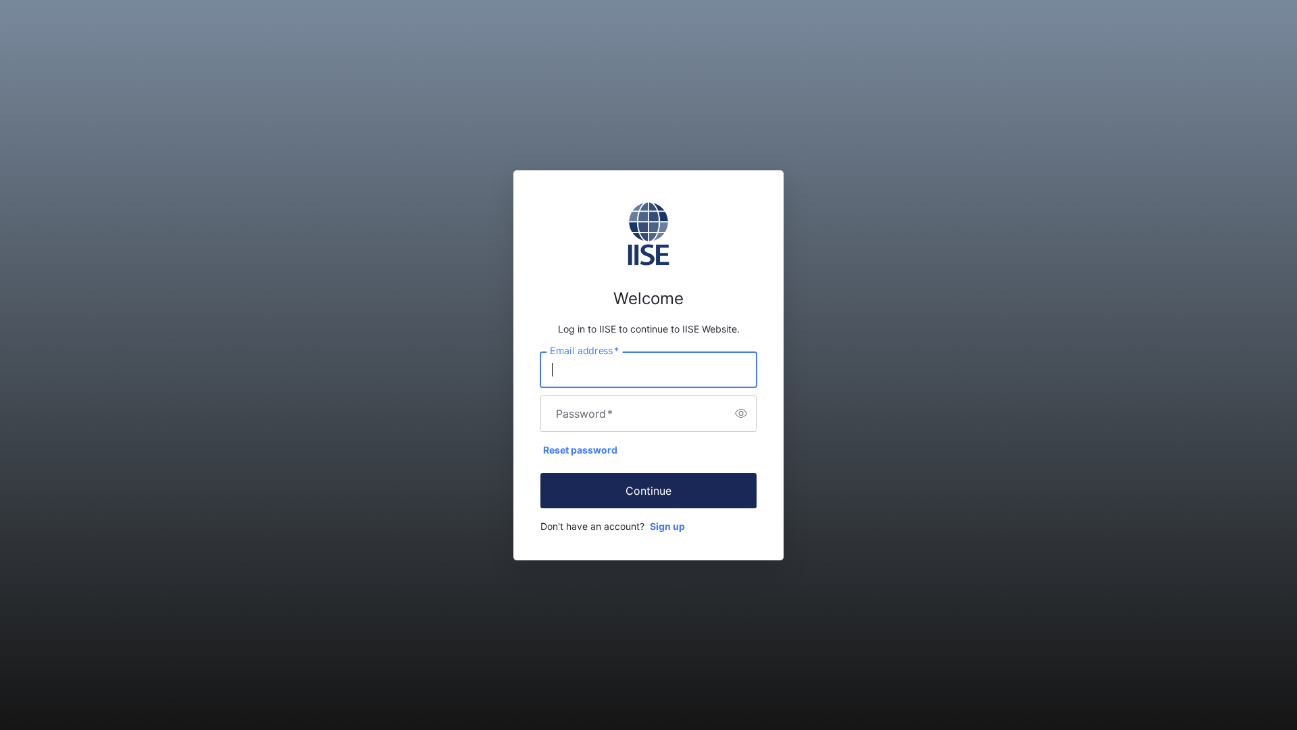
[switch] (741, 413)
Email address (584, 350)
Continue (648, 490)
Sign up (667, 526)
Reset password (580, 450)
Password (584, 414)
